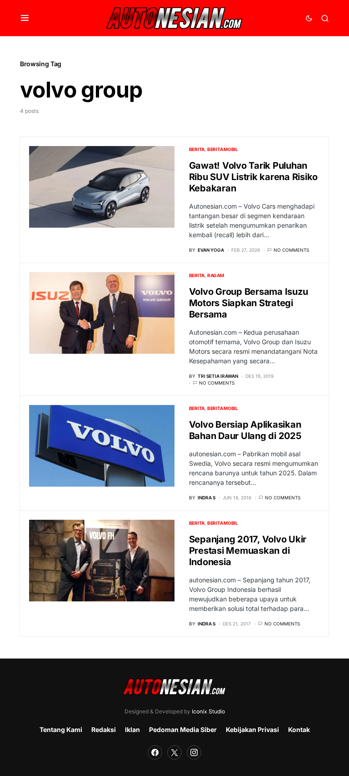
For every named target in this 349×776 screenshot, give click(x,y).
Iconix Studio (208, 711)
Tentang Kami (61, 729)
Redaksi (103, 729)
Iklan (132, 729)
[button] (25, 18)
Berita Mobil (222, 149)
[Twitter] (174, 752)
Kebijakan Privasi (252, 729)
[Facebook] (155, 752)
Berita (197, 149)
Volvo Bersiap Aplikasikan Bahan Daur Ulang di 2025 (245, 430)
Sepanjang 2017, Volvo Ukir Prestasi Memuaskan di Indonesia (248, 550)
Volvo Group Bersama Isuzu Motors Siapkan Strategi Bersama (248, 303)
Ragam (215, 275)
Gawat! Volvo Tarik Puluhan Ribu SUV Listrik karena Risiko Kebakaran (253, 177)
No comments (291, 250)
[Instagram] (194, 752)
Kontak (299, 729)
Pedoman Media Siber (183, 729)
